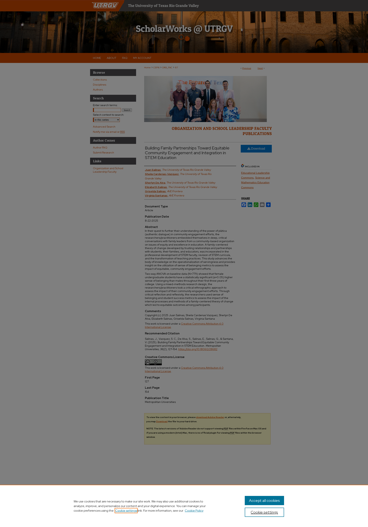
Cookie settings (126, 511)
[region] (184, 506)
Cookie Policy (194, 511)
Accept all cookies (264, 500)
